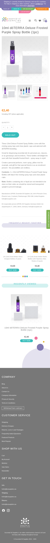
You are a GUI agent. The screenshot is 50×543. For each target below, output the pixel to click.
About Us (5, 388)
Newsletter (5, 471)
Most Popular (6, 441)
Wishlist (4, 463)
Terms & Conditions (8, 403)
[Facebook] (3, 510)
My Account (6, 459)
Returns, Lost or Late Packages (12, 430)
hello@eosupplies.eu (9, 489)
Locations (25, 11)
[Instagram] (8, 510)
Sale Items (5, 467)
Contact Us (5, 391)
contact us (39, 4)
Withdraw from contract (12, 408)
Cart (3, 455)
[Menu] (30, 20)
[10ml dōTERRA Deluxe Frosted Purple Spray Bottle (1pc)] (26, 310)
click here (30, 6)
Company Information (9, 395)
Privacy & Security (8, 399)
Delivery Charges (8, 426)
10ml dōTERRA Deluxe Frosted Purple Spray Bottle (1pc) (26, 329)
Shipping (5, 422)
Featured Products (8, 437)
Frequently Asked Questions (11, 434)
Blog (3, 384)
